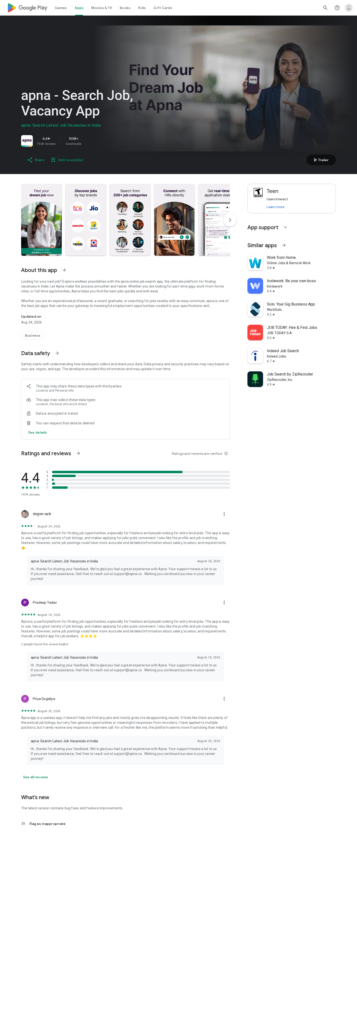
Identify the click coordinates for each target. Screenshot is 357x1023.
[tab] (61, 8)
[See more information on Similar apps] (284, 245)
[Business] (32, 335)
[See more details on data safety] (37, 432)
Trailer (320, 160)
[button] (41, 220)
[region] (89, 141)
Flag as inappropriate (43, 824)
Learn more (275, 207)
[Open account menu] (349, 8)
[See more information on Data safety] (57, 353)
